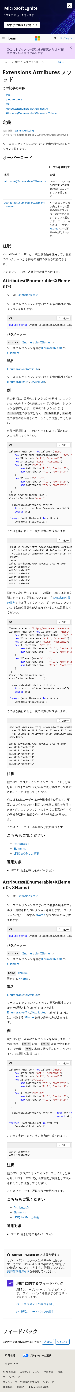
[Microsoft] (37, 38)
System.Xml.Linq (24, 130)
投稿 (60, 1372)
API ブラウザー (32, 62)
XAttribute (32, 369)
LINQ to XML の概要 (26, 853)
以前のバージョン (29, 1372)
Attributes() (21, 844)
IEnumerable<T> (52, 348)
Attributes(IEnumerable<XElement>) (27, 108)
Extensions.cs (26, 295)
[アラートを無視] (69, 5)
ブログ (47, 1372)
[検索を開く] (55, 38)
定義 (8, 94)
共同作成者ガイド (18, 1271)
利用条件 (8, 1387)
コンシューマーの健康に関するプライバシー (27, 1382)
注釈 (8, 104)
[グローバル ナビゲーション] (3, 38)
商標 (19, 1387)
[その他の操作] (69, 62)
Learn (6, 62)
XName (54, 228)
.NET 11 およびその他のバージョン (32, 870)
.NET (17, 62)
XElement (46, 342)
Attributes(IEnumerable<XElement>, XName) (31, 113)
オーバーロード (14, 99)
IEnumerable (30, 342)
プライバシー (10, 1377)
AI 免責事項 (9, 1372)
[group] (39, 325)
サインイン (66, 38)
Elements (20, 849)
